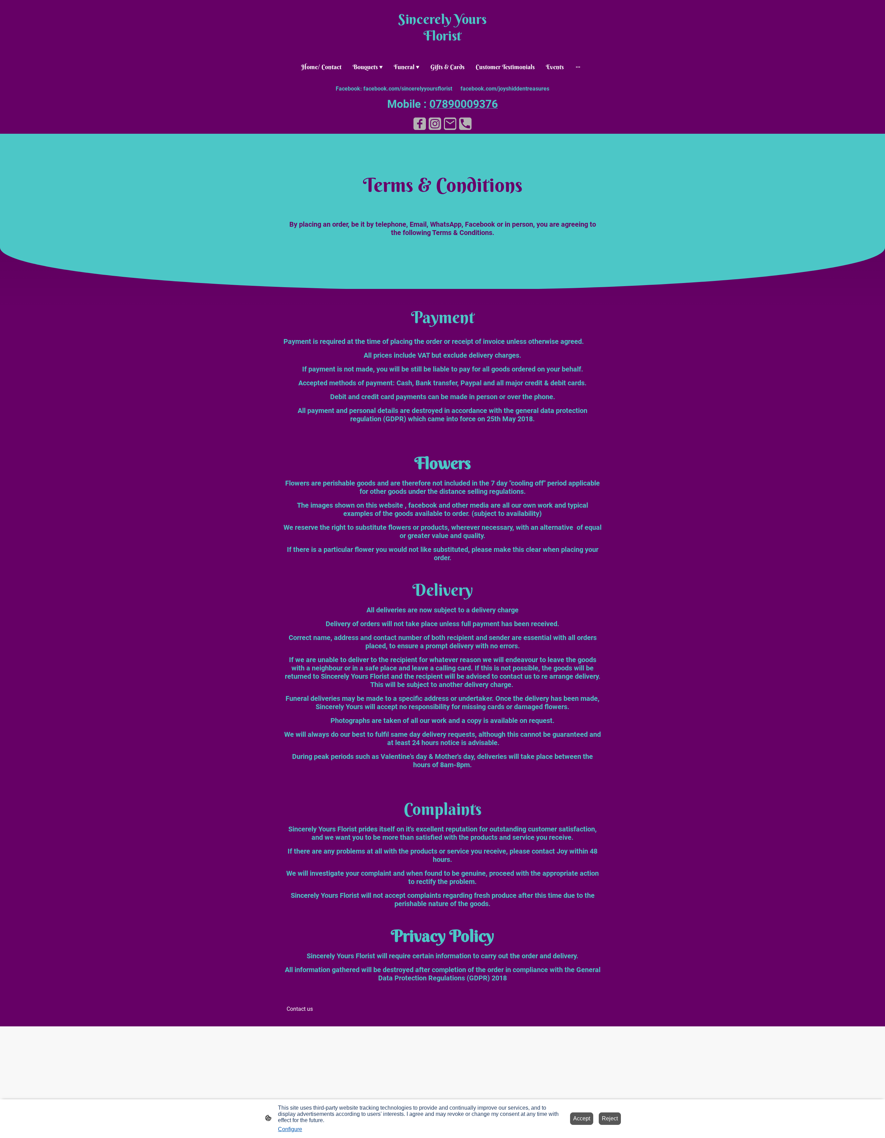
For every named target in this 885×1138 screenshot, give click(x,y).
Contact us (300, 1009)
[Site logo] (442, 51)
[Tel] (465, 123)
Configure (290, 1129)
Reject (610, 1118)
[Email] (450, 123)
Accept (581, 1118)
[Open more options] (578, 67)
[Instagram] (435, 123)
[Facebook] (419, 123)
